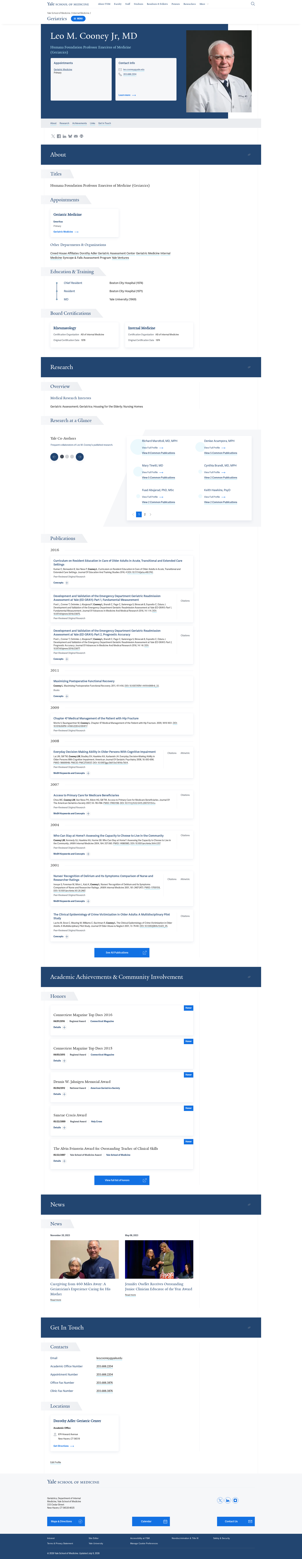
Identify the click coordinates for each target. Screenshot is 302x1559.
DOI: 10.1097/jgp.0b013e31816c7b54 (110, 762)
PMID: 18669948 (61, 762)
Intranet (51, 1538)
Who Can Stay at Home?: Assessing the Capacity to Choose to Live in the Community (108, 835)
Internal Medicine (80, 13)
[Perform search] (253, 4)
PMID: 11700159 (152, 887)
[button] (219, 71)
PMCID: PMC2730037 (81, 762)
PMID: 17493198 (111, 803)
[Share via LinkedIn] (64, 136)
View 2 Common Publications (220, 477)
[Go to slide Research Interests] (54, 457)
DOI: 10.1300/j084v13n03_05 (154, 926)
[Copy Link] (249, 154)
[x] (220, 1500)
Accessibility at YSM (140, 1538)
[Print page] (81, 136)
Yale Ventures (120, 257)
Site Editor (94, 1538)
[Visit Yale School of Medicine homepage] (73, 1482)
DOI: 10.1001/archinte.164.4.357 (145, 843)
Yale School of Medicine (58, 13)
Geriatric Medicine (63, 69)
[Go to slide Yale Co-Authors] (62, 456)
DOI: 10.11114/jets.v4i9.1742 (140, 572)
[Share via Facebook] (59, 136)
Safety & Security (221, 1538)
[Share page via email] (76, 136)
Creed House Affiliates (64, 253)
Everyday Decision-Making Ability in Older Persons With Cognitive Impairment (104, 752)
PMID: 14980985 (121, 843)
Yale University (96, 1543)
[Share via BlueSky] (70, 136)
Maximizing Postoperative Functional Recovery (84, 681)
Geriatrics (57, 18)
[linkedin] (228, 1500)
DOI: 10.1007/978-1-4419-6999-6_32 (142, 686)
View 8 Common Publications (158, 453)
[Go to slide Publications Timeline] (67, 456)
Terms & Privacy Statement (60, 1543)
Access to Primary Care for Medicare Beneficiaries (86, 795)
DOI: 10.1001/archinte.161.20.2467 (69, 890)
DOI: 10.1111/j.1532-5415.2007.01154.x (137, 803)
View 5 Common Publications (220, 453)
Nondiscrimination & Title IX (185, 1538)
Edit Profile (55, 1462)
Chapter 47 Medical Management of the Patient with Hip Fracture (96, 718)
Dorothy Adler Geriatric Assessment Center (107, 253)
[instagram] (235, 1500)
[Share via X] (53, 136)
